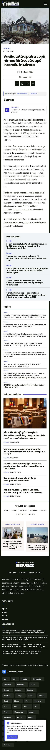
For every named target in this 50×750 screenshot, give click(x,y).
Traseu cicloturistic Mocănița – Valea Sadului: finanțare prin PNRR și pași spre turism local (24, 282)
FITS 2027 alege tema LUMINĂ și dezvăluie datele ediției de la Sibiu (23, 386)
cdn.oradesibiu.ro (22, 93)
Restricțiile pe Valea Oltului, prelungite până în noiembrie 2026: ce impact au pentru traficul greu (27, 270)
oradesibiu (34, 93)
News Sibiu (28, 72)
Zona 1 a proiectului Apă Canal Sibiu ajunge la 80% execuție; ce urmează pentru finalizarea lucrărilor (26, 246)
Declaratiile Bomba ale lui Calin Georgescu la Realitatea (19, 479)
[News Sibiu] (19, 72)
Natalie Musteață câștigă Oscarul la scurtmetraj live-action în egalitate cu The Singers (23, 466)
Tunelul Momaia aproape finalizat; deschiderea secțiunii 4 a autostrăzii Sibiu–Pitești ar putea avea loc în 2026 (26, 295)
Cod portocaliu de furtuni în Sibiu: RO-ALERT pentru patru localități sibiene (21, 365)
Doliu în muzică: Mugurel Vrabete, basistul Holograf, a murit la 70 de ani (23, 491)
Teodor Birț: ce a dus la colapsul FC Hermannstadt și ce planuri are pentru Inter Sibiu (26, 258)
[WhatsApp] (22, 83)
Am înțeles (12, 737)
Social (7, 48)
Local (9, 241)
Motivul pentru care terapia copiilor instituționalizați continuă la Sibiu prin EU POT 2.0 (24, 452)
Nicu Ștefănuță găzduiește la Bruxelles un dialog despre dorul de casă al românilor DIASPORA (24, 435)
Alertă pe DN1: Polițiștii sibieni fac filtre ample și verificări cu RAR (37, 547)
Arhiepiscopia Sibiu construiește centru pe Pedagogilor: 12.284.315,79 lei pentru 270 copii (12, 545)
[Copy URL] (33, 83)
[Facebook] (17, 83)
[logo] (10, 4)
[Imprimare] (27, 83)
